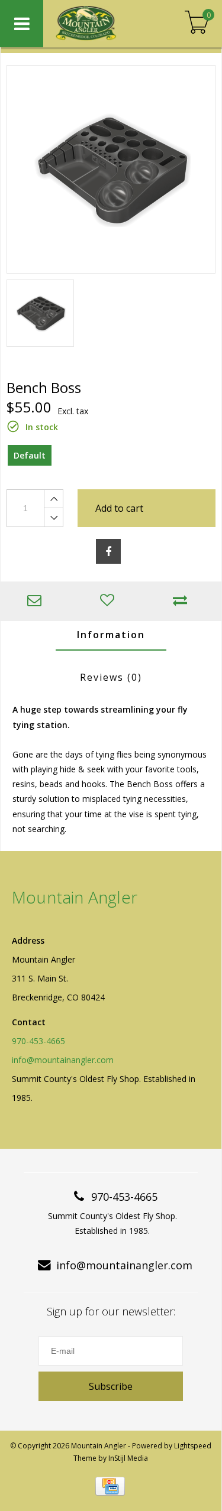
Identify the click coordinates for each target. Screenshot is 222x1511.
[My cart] (197, 23)
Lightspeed (192, 1446)
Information (111, 634)
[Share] (108, 551)
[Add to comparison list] (182, 601)
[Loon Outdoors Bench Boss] (111, 169)
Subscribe (111, 1386)
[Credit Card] (110, 1486)
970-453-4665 (38, 1041)
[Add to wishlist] (109, 601)
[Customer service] (37, 601)
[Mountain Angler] (101, 23)
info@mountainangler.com (63, 1059)
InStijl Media (128, 1458)
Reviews (111, 677)
